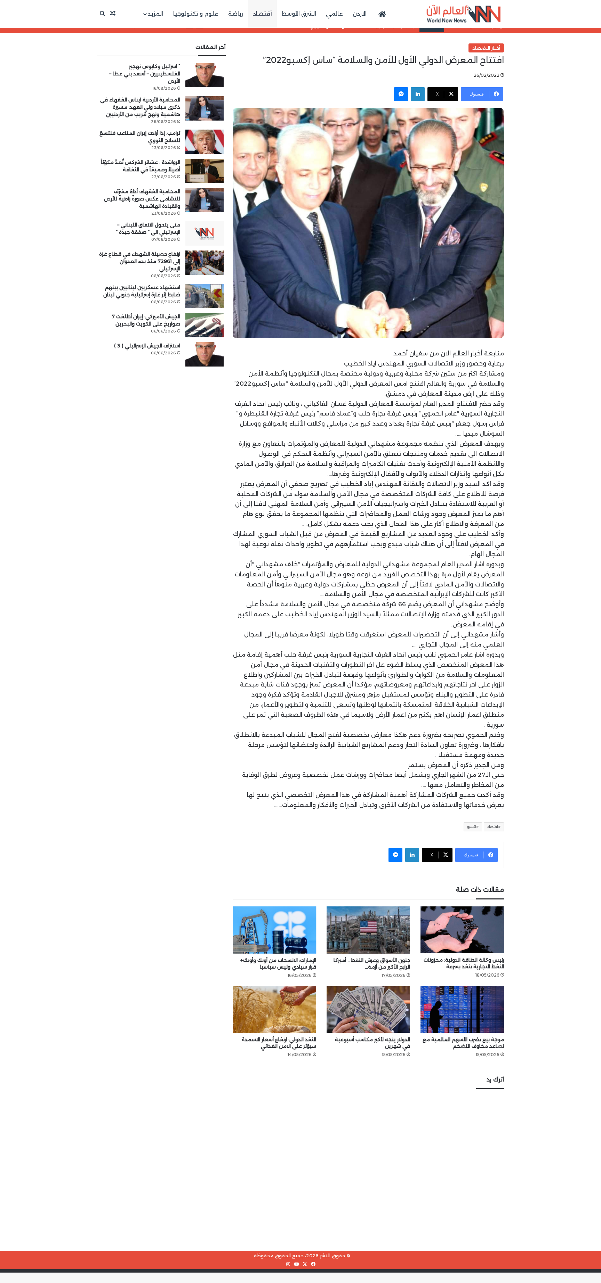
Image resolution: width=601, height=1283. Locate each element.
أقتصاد (262, 13)
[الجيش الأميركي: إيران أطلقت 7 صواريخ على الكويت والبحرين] (204, 325)
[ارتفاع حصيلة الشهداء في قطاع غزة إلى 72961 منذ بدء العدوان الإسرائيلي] (204, 262)
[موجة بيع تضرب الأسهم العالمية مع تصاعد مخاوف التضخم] (462, 1009)
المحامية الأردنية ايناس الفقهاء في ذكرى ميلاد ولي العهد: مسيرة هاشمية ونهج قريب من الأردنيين (140, 107)
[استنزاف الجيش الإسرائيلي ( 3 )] (204, 354)
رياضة (235, 13)
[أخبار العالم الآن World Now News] (463, 13)
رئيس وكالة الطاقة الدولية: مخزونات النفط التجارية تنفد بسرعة (464, 963)
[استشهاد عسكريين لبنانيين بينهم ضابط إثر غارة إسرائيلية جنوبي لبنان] (204, 296)
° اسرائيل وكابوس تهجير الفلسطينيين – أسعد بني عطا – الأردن (144, 73)
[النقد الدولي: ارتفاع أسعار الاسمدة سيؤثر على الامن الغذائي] (274, 1009)
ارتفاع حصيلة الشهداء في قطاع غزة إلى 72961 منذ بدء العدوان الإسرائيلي (139, 261)
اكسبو (471, 826)
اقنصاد (492, 826)
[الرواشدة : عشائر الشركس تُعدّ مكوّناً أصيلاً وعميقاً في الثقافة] (204, 171)
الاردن (360, 13)
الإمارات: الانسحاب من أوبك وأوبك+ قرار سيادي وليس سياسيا (278, 963)
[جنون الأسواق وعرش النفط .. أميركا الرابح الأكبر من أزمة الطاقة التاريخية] (368, 929)
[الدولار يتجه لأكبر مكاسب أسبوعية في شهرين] (368, 1009)
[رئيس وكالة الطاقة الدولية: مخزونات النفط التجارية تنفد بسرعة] (462, 929)
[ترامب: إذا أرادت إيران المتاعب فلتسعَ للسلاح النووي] (204, 142)
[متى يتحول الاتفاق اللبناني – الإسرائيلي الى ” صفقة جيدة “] (204, 233)
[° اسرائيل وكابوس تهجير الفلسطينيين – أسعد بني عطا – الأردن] (204, 75)
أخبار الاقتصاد (486, 48)
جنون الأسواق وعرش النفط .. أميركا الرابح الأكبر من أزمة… (372, 963)
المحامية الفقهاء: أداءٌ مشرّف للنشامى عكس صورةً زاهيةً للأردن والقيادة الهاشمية (142, 198)
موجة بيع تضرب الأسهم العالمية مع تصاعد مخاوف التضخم (463, 1042)
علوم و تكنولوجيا (195, 13)
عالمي (334, 13)
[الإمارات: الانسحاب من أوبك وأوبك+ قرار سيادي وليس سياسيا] (274, 929)
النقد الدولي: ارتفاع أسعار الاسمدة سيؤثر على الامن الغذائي (279, 1042)
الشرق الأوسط (299, 13)
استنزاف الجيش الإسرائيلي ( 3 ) (147, 346)
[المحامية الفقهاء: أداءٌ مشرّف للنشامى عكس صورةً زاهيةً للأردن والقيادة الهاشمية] (204, 200)
